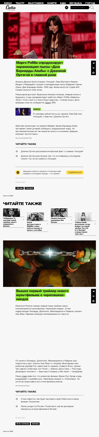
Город (90, 3)
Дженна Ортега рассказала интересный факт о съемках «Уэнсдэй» (52, 151)
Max (93, 72)
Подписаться (75, 172)
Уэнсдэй (29, 188)
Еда (63, 3)
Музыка (76, 3)
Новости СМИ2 (8, 196)
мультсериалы (22, 424)
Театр (20, 3)
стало (24, 376)
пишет (48, 103)
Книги (52, 3)
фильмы (35, 424)
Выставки (36, 3)
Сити (11, 7)
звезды (19, 188)
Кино (8, 3)
